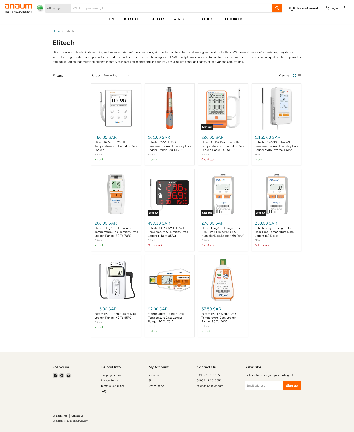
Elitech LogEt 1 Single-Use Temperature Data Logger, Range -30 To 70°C (166, 318)
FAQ (103, 391)
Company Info (60, 415)
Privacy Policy (109, 380)
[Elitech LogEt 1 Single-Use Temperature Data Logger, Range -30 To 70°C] (169, 279)
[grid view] (293, 75)
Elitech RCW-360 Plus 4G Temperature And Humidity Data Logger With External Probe (276, 146)
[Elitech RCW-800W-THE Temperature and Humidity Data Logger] (116, 108)
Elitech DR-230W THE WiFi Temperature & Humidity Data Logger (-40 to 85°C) (168, 232)
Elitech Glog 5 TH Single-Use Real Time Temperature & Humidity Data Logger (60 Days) (222, 232)
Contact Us (77, 415)
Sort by (96, 75)
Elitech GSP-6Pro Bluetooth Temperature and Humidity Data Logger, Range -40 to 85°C (222, 146)
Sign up (292, 385)
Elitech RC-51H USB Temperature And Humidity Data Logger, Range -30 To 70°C (169, 146)
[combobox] (171, 8)
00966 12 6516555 (209, 375)
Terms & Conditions (112, 386)
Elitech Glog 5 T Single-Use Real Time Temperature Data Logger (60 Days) (274, 232)
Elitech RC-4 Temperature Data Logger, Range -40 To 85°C (115, 316)
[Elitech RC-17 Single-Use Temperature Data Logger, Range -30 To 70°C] (223, 279)
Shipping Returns (111, 375)
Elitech (98, 154)
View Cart (155, 375)
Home (57, 31)
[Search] (277, 8)
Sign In (153, 380)
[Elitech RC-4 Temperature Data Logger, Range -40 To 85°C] (116, 279)
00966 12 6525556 (209, 380)
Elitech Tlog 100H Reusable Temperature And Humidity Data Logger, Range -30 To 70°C (116, 232)
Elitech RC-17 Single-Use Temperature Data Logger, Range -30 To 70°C (219, 318)
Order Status (156, 386)
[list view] (298, 75)
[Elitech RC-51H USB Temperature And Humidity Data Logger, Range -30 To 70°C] (169, 108)
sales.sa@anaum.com (210, 386)
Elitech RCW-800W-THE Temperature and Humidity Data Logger (115, 146)
